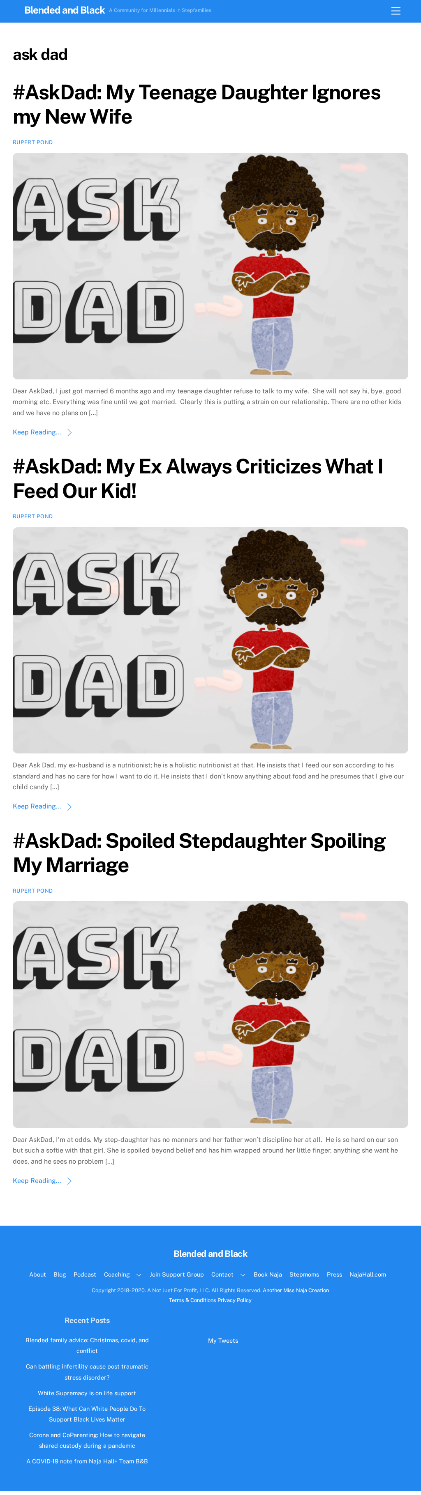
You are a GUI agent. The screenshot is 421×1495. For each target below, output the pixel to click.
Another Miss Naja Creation (296, 1290)
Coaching (117, 1274)
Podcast (85, 1274)
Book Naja (268, 1274)
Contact (222, 1274)
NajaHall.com (367, 1274)
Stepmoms (304, 1274)
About (37, 1274)
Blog (59, 1274)
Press (334, 1274)
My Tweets (223, 1340)
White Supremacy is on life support (87, 1392)
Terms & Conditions (192, 1300)
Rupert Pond (33, 142)
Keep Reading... (37, 432)
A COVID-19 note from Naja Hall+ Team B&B (87, 1461)
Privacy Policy (234, 1300)
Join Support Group (177, 1274)
